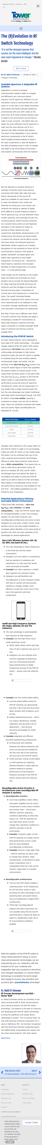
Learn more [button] (10, 1142)
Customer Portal (8, 4)
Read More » (6, 1038)
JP (4, 7)
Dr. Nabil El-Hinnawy (12, 75)
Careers (19, 4)
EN (25, 4)
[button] (38, 6)
